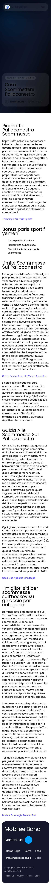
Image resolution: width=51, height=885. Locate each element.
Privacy (20, 875)
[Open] (43, 7)
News (27, 851)
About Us (10, 875)
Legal (37, 875)
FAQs (38, 851)
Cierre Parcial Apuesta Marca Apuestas (24, 376)
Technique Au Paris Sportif (17, 219)
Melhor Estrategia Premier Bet (19, 815)
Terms (29, 875)
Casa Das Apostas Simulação (18, 577)
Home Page (13, 851)
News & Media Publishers (20, 78)
